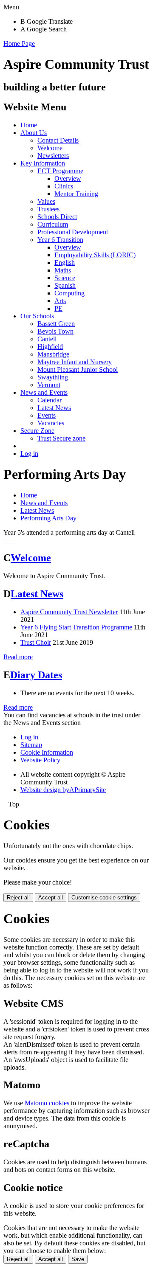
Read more (18, 656)
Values (46, 201)
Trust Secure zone (61, 438)
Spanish (65, 285)
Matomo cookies (47, 1103)
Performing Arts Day (48, 518)
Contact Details (58, 140)
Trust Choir (35, 642)
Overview (67, 178)
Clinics (63, 186)
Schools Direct (57, 216)
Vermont (48, 384)
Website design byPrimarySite (63, 789)
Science (64, 277)
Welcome (49, 148)
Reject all (18, 897)
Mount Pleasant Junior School (77, 369)
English (64, 262)
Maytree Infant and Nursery (74, 361)
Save (77, 1259)
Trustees (48, 209)
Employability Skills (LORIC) (95, 254)
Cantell (47, 339)
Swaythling (52, 377)
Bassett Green (56, 323)
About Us (33, 132)
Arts (60, 300)
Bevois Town (55, 331)
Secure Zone (37, 430)
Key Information (42, 163)
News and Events (44, 392)
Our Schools (37, 316)
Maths (62, 270)
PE (58, 308)
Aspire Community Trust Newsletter (69, 611)
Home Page (19, 43)
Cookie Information (46, 752)
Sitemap (31, 744)
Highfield (50, 346)
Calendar (49, 400)
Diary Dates (36, 674)
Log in (29, 453)
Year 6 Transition (60, 239)
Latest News (54, 407)
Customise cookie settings (104, 897)
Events (46, 415)
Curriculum (52, 224)
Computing (69, 293)
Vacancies (50, 423)
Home (28, 125)
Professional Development (72, 232)
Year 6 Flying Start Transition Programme (76, 627)
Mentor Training (76, 193)
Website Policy (40, 760)
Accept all (50, 897)
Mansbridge (53, 354)
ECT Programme (60, 170)
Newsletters (53, 155)
